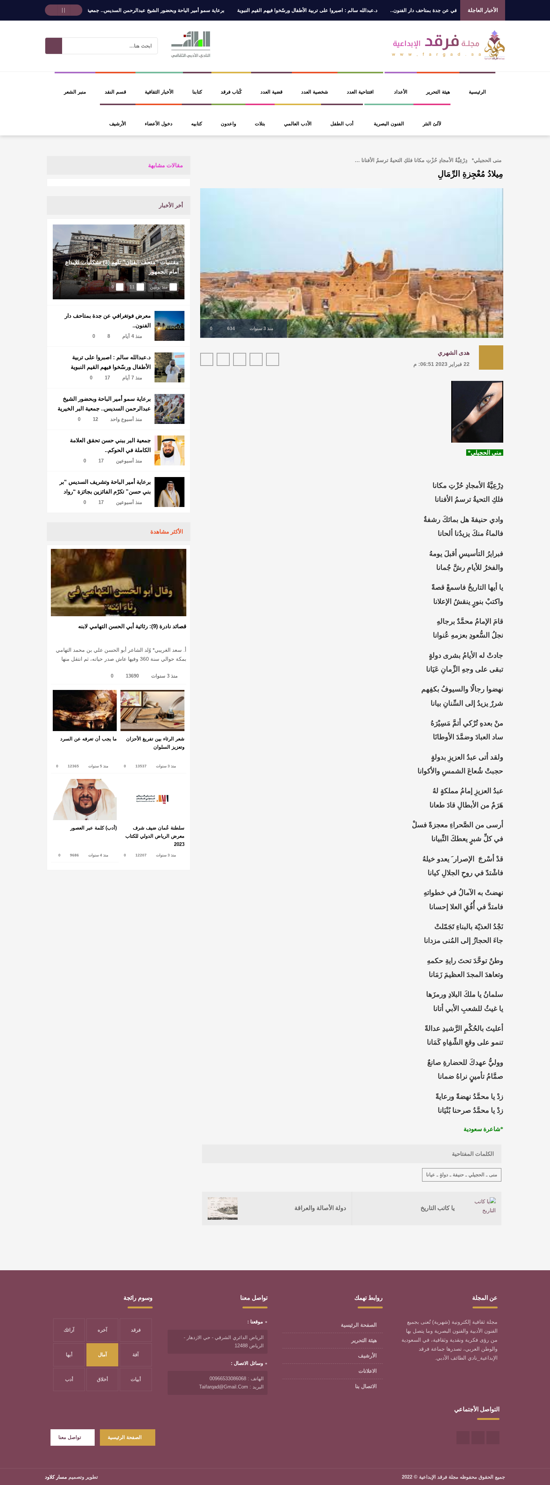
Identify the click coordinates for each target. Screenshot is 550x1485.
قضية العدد (271, 92)
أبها (69, 1354)
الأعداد (400, 92)
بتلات (260, 123)
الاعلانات (367, 1371)
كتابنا (197, 92)
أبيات (136, 1379)
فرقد (136, 1330)
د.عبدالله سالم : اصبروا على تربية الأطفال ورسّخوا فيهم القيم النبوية (336, 10)
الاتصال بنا (366, 1386)
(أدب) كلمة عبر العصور (93, 828)
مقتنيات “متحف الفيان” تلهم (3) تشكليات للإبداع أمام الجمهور (122, 267)
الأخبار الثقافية (159, 92)
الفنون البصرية (389, 123)
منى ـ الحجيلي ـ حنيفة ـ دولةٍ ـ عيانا (461, 1174)
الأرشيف (117, 123)
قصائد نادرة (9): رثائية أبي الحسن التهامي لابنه (132, 626)
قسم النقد (115, 92)
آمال (102, 1354)
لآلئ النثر (432, 123)
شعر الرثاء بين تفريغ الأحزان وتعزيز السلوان (155, 743)
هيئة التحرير (438, 92)
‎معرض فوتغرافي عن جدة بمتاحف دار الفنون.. (108, 320)
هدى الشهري (454, 352)
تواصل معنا (69, 1437)
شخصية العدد (314, 92)
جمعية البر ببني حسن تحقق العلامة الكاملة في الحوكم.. (110, 445)
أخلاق (102, 1379)
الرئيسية (477, 92)
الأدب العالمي (298, 123)
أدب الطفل (342, 123)
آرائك (69, 1330)
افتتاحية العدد (360, 92)
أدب (69, 1379)
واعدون (228, 123)
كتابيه (196, 123)
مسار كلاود (56, 1477)
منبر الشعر (75, 92)
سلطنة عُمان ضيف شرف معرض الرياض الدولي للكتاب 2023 (154, 836)
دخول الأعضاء (158, 123)
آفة (135, 1354)
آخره (102, 1330)
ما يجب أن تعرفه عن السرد (88, 739)
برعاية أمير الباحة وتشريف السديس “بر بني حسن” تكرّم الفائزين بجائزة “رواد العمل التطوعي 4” (105, 487)
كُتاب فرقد (231, 92)
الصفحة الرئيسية (359, 1325)
